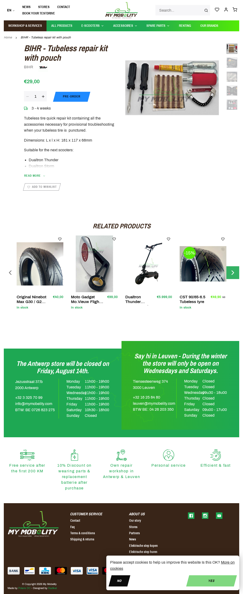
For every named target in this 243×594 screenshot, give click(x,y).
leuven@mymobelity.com (154, 403)
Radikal (52, 588)
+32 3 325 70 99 (28, 398)
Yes (211, 580)
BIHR (29, 67)
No (119, 580)
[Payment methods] (14, 571)
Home (8, 37)
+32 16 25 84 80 (146, 397)
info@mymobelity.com (33, 404)
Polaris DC (24, 588)
